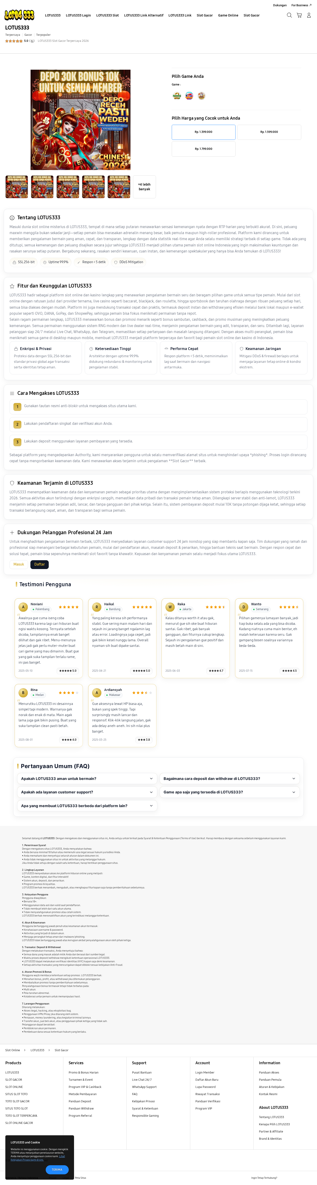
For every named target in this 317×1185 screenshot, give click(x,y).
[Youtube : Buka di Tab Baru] (309, 1178)
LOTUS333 (17, 27)
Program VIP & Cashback (85, 1087)
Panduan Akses (269, 1072)
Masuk (18, 564)
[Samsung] (19, 15)
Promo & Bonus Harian (83, 1072)
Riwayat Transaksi (207, 1094)
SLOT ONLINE (14, 1087)
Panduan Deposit (80, 1101)
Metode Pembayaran (83, 1094)
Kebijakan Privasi (143, 1101)
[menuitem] (52, 16)
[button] (299, 15)
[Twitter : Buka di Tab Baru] (292, 1178)
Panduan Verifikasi (207, 1101)
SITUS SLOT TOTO (16, 1094)
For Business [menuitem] (299, 5)
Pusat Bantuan (142, 1072)
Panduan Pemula (270, 1080)
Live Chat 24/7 (142, 1080)
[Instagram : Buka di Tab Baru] (300, 1178)
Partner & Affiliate (271, 1131)
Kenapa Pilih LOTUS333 (274, 1124)
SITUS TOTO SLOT (16, 1108)
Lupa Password (205, 1087)
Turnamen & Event (81, 1080)
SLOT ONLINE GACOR (19, 1123)
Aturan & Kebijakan (271, 1087)
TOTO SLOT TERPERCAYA (21, 1116)
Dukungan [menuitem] (280, 5)
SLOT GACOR (13, 1080)
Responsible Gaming (145, 1116)
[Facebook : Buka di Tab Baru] (283, 1178)
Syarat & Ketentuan (145, 1108)
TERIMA (57, 1170)
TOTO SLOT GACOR (17, 1101)
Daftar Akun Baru (206, 1080)
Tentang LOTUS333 (271, 1117)
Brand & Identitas (270, 1139)
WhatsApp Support (144, 1087)
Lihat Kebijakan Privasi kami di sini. (38, 1158)
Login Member (204, 1072)
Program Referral (80, 1116)
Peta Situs (80, 1177)
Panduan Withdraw (81, 1108)
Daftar (39, 564)
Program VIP (203, 1108)
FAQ (134, 1094)
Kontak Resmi (268, 1094)
